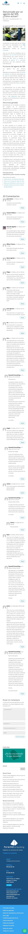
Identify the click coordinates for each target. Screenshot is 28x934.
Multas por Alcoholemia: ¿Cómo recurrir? (14, 183)
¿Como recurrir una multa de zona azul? (14, 179)
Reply (22, 207)
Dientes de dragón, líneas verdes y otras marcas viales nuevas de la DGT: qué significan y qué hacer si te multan (13, 795)
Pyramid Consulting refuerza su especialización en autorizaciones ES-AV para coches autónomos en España (13, 785)
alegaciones (14, 96)
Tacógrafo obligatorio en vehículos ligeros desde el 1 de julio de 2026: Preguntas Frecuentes (14, 808)
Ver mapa (9, 885)
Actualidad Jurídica (14, 19)
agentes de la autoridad (18, 60)
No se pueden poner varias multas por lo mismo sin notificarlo (13, 820)
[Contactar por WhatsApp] (25, 931)
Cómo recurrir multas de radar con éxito (14, 181)
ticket (17, 83)
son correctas (13, 54)
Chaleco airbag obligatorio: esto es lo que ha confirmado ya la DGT (14, 814)
